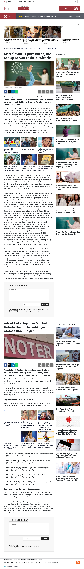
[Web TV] (75, 1)
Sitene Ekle (31, 1)
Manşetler (10, 1)
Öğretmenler (16, 48)
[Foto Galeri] (79, 1)
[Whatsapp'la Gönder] (16, 91)
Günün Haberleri (18, 1)
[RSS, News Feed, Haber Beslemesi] (78, 562)
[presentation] (10, 16)
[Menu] (61, 8)
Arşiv (25, 1)
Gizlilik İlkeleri (25, 562)
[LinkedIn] (13, 91)
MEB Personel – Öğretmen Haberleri (48, 562)
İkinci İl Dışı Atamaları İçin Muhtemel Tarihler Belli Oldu (40, 16)
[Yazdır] (39, 91)
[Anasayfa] (5, 1)
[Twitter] (9, 91)
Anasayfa (8, 48)
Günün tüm (74, 16)
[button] (43, 91)
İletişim (18, 562)
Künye (12, 562)
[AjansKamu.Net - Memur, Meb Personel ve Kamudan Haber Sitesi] (16, 8)
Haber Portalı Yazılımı (12, 566)
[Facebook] (5, 91)
